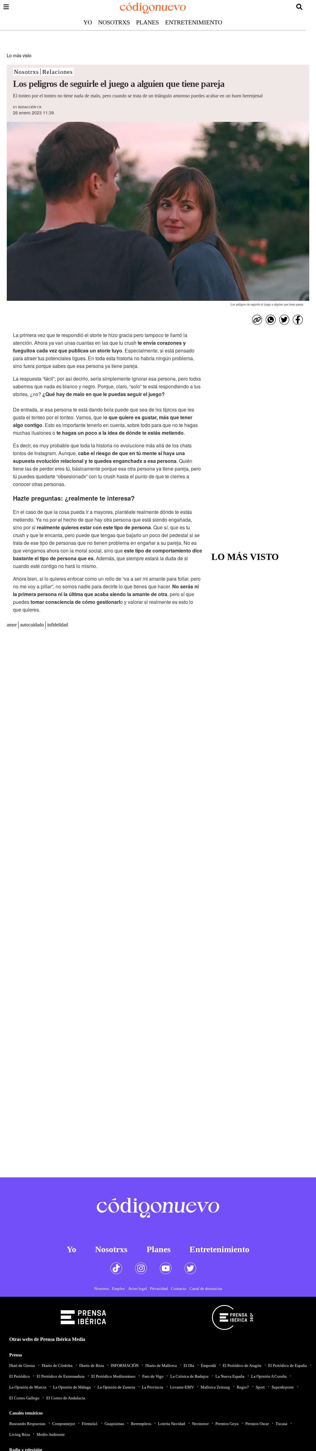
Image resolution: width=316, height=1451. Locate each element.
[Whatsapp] (270, 319)
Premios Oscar (257, 1423)
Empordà (208, 1365)
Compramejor (63, 1423)
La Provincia (152, 1387)
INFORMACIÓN (125, 1365)
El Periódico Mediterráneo (113, 1376)
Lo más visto (19, 55)
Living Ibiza (19, 1434)
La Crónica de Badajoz (189, 1376)
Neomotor (200, 1423)
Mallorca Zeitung (215, 1387)
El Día (189, 1365)
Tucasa (281, 1423)
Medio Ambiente (51, 1434)
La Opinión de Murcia (27, 1387)
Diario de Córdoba (57, 1365)
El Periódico (19, 1376)
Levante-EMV (182, 1387)
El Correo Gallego (24, 1398)
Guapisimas (114, 1423)
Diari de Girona (22, 1365)
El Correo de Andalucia (65, 1398)
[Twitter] (284, 319)
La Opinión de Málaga (72, 1387)
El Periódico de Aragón (242, 1365)
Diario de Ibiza (91, 1365)
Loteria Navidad (171, 1423)
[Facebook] (298, 319)
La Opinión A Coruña (269, 1376)
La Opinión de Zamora (116, 1387)
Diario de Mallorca (161, 1365)
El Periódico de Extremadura (61, 1376)
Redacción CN (29, 107)
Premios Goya (227, 1423)
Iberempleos (141, 1423)
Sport (260, 1387)
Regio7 (243, 1387)
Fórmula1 (90, 1423)
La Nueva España (229, 1376)
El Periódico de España (287, 1365)
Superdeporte (283, 1387)
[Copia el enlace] (257, 319)
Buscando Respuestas (27, 1423)
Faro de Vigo (153, 1376)
